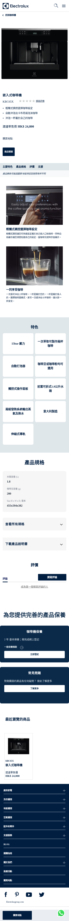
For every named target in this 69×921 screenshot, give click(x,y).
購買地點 (17, 915)
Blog (7, 844)
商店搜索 (8, 152)
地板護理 (8, 808)
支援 (40, 166)
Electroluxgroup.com (15, 902)
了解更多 (34, 688)
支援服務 (8, 835)
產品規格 (21, 166)
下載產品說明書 (16, 544)
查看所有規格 (14, 524)
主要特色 (8, 166)
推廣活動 (8, 871)
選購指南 (8, 853)
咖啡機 (10, 15)
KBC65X (9, 761)
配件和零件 (9, 826)
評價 (32, 166)
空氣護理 (8, 817)
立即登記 (34, 654)
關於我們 (8, 862)
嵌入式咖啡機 (13, 765)
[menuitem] (6, 895)
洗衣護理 (8, 799)
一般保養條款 (10, 647)
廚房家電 (8, 790)
